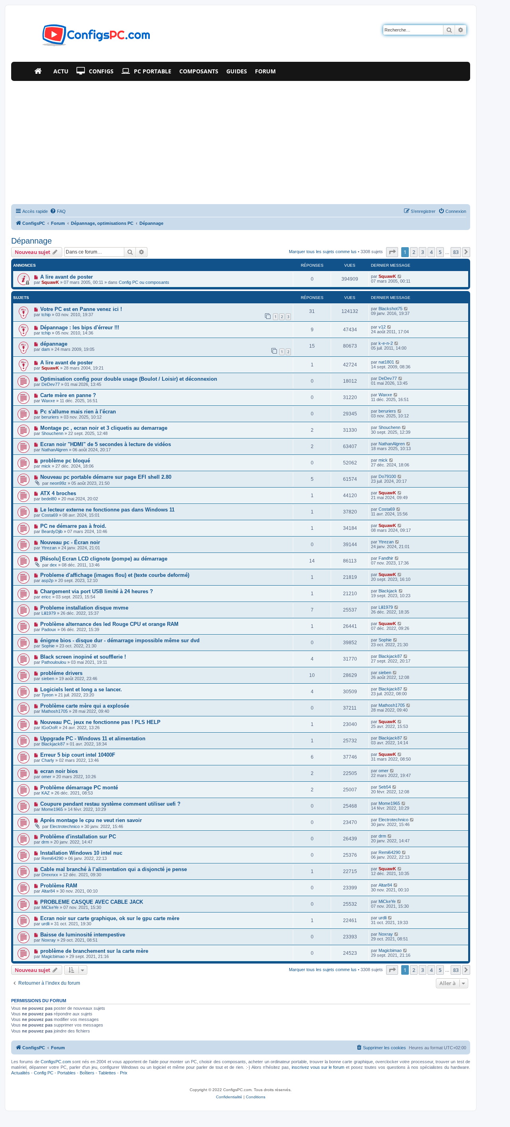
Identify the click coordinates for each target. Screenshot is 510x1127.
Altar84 (48, 891)
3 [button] (422, 252)
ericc (46, 596)
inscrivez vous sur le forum (318, 1067)
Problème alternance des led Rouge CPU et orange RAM (109, 624)
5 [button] (440, 252)
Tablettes (107, 1072)
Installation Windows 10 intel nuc (81, 853)
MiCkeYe (50, 907)
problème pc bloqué (65, 461)
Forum (265, 71)
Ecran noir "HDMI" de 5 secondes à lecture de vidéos (105, 444)
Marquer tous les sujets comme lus (323, 251)
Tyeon (47, 694)
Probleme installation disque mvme (84, 608)
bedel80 (49, 498)
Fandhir (386, 558)
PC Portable (152, 71)
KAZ (45, 793)
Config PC (43, 1072)
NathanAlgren (54, 449)
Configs (101, 71)
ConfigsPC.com (56, 1061)
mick (46, 466)
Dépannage (31, 240)
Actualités (20, 1072)
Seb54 (385, 787)
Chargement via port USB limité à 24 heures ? (96, 591)
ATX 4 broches (58, 493)
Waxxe (48, 400)
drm (45, 842)
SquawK (50, 282)
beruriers (50, 417)
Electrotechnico (65, 826)
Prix (124, 1072)
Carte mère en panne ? (68, 395)
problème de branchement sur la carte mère (94, 951)
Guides (236, 71)
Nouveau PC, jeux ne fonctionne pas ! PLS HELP (100, 722)
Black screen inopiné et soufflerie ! (83, 657)
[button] (392, 252)
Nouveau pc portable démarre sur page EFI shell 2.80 (105, 477)
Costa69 (49, 515)
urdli (45, 923)
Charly (47, 760)
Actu (61, 71)
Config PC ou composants (144, 282)
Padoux (48, 629)
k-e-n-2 (386, 343)
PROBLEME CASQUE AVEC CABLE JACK (91, 902)
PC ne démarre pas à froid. (73, 526)
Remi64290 (52, 858)
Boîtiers (87, 1072)
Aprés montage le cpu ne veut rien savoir (91, 820)
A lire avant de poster (66, 277)
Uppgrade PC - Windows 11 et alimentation (92, 738)
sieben (47, 678)
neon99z (58, 483)
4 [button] (431, 252)
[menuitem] (58, 211)
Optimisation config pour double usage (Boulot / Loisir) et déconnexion (128, 379)
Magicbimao (53, 956)
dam (45, 349)
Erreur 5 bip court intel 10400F (77, 755)
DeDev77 (50, 384)
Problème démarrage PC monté (79, 788)
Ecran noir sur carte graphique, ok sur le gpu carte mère (109, 918)
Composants (198, 71)
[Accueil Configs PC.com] (39, 71)
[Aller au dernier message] (399, 276)
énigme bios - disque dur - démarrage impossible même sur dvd (120, 640)
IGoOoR (49, 727)
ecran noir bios (59, 771)
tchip (46, 314)
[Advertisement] (240, 141)
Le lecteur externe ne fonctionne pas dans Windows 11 (107, 510)
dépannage (53, 344)
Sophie (48, 645)
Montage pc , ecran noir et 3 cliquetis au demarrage (103, 428)
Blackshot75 (390, 308)
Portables (66, 1072)
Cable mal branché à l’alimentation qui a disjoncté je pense (113, 869)
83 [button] (456, 252)
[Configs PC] (84, 37)
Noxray (48, 940)
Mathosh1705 (54, 711)
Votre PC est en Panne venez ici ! (81, 309)
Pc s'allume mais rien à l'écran (78, 412)
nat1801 (386, 362)
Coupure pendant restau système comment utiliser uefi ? (110, 804)
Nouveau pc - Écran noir (70, 542)
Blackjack (388, 590)
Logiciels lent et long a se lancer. (81, 689)
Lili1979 (48, 613)
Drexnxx (49, 874)
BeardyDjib (52, 531)
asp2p (47, 580)
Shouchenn (52, 433)
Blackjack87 (390, 656)
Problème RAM (58, 886)
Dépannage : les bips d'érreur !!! (79, 327)
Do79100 (387, 476)
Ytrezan (49, 547)
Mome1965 (52, 809)
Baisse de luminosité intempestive (82, 935)
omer (46, 776)
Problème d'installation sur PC (78, 837)
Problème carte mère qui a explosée (84, 706)
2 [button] (413, 252)
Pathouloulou (53, 662)
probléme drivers (61, 673)
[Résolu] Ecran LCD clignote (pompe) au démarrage (103, 559)
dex (53, 565)
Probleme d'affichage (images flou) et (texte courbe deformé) (114, 575)
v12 (382, 327)
